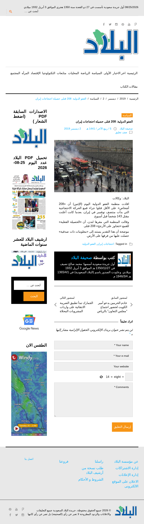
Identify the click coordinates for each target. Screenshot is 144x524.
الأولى (107, 73)
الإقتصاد (35, 73)
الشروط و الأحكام (90, 479)
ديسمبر (112, 98)
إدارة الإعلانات (128, 475)
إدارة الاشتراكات (127, 468)
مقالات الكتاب (129, 86)
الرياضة (85, 73)
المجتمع (15, 73)
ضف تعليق (121, 132)
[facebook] (103, 24)
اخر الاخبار (119, 73)
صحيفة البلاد (126, 128)
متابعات (61, 73)
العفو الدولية (89, 243)
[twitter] (110, 24)
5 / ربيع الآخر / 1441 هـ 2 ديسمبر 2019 (87, 128)
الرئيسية (132, 73)
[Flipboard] (135, 24)
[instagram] (116, 24)
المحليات (73, 73)
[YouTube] (129, 24)
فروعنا (63, 461)
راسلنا (99, 461)
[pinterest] (123, 24)
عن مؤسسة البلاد (126, 461)
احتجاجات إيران (105, 243)
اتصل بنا (29, 458)
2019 (123, 98)
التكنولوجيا (48, 73)
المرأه (25, 73)
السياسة (97, 73)
